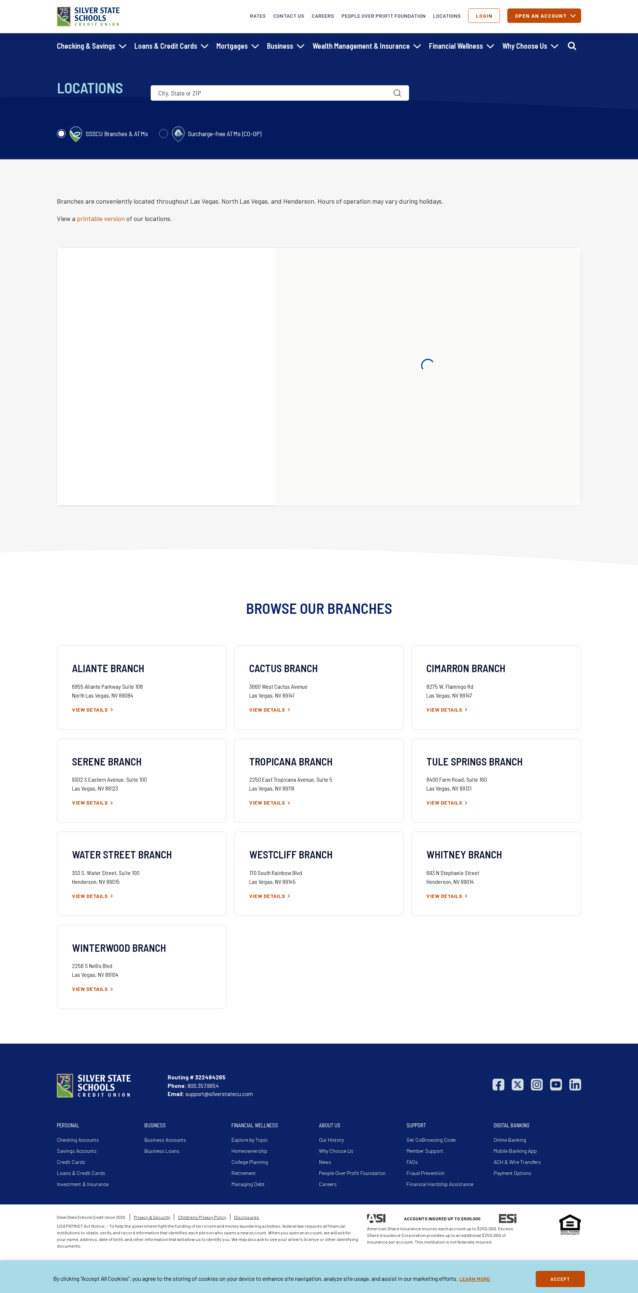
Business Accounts (165, 1140)
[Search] (571, 45)
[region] (319, 1276)
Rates (258, 16)
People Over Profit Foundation (384, 16)
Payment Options (512, 1173)
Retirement (243, 1173)
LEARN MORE (474, 1279)
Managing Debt (248, 1184)
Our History (331, 1140)
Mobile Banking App (515, 1151)
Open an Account (541, 16)
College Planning (249, 1162)
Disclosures (246, 1217)
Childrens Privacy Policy (202, 1217)
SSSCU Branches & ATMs (116, 133)
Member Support (425, 1151)
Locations (447, 16)
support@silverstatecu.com (219, 1093)
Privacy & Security (152, 1217)
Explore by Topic (249, 1140)
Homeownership (249, 1151)
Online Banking (510, 1140)
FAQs (412, 1162)
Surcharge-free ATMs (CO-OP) (223, 133)
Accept (560, 1279)
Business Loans (161, 1151)
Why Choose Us (336, 1151)
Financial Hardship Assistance (440, 1184)
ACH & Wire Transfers (517, 1162)
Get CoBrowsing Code (431, 1140)
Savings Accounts (77, 1151)
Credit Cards (71, 1162)
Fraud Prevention (426, 1173)
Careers (323, 16)
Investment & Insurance (83, 1184)
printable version (101, 218)
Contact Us (288, 16)
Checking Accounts (78, 1140)
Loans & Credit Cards (81, 1173)
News (325, 1162)
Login (484, 16)
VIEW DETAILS (90, 709)
